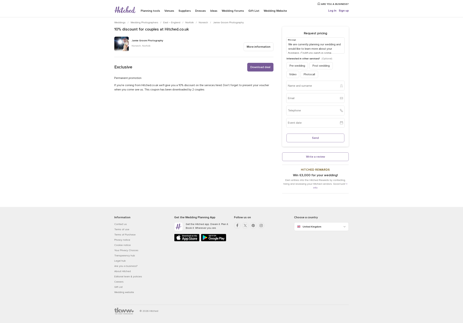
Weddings (120, 22)
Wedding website (124, 292)
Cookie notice (122, 245)
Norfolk (189, 22)
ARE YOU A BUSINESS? (334, 4)
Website (275, 11)
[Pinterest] (253, 225)
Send (315, 138)
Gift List (253, 11)
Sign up (344, 10)
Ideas (213, 11)
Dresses (200, 11)
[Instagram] (261, 225)
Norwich (204, 22)
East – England (172, 22)
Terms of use (121, 229)
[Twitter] (245, 225)
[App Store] (186, 240)
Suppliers (185, 11)
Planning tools (150, 11)
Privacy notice (122, 239)
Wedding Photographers (145, 22)
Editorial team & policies (128, 276)
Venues (169, 11)
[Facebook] (237, 225)
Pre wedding (297, 66)
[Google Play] (213, 240)
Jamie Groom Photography (228, 22)
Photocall (309, 74)
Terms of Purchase (125, 234)
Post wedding (321, 66)
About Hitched (122, 271)
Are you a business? (125, 266)
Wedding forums (233, 11)
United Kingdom (312, 226)
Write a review (315, 157)
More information (258, 47)
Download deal (260, 67)
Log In (332, 10)
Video (293, 74)
